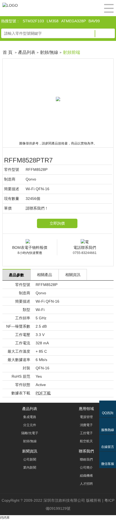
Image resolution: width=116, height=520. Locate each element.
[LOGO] (10, 5)
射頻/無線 (49, 52)
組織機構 (86, 475)
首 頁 (7, 52)
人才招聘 (86, 484)
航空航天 (86, 441)
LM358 (53, 21)
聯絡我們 (86, 459)
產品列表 (26, 52)
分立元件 (29, 425)
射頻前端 (71, 52)
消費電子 (86, 425)
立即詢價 (57, 223)
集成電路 (29, 417)
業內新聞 (29, 467)
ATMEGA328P (73, 21)
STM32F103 (33, 21)
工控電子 (86, 433)
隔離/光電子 (29, 433)
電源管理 (86, 417)
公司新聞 (29, 459)
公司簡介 (86, 467)
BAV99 (94, 21)
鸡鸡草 (5, 517)
